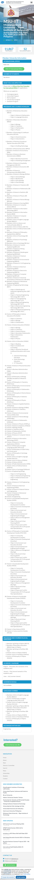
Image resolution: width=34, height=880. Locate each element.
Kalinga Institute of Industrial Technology (14, 803)
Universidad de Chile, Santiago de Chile (13, 806)
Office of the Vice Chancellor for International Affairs (16, 87)
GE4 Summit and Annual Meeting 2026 (13, 824)
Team (4, 763)
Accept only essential (8, 877)
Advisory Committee (8, 765)
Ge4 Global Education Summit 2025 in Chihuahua (16, 837)
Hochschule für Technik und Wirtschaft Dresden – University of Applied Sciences (16, 800)
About (4, 760)
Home (4, 757)
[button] (31, 2)
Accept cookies (21, 877)
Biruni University (7, 795)
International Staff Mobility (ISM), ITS (13, 847)
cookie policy (26, 874)
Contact (5, 778)
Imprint (5, 768)
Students (5, 776)
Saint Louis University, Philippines (12, 811)
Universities (6, 773)
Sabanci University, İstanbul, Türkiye (13, 797)
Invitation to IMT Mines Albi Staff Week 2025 (15, 833)
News (4, 770)
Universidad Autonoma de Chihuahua (13, 808)
